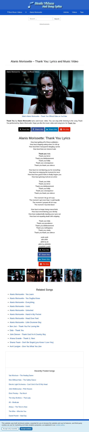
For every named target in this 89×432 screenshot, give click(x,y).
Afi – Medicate (14, 402)
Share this (39, 129)
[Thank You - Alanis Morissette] (16, 275)
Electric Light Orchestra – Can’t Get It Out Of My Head (28, 384)
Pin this (66, 129)
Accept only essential (10, 429)
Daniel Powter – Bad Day (18, 416)
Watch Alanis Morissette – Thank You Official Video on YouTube (44, 116)
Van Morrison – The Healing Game (21, 375)
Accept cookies (26, 429)
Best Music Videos (15, 12)
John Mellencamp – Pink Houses (20, 389)
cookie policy (60, 425)
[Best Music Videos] (44, 5)
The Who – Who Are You (17, 411)
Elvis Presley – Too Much (18, 393)
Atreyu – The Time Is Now (18, 407)
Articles (66, 12)
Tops (82, 12)
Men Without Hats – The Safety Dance (22, 380)
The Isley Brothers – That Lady (20, 398)
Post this (25, 129)
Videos (74, 12)
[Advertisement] (44, 40)
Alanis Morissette (36, 12)
